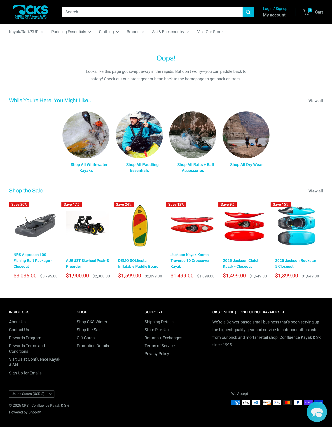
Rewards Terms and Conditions (27, 348)
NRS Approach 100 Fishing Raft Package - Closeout (33, 260)
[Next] (323, 242)
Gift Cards (86, 337)
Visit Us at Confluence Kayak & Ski (34, 362)
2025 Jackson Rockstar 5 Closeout (295, 263)
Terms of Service (160, 345)
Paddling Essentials (68, 31)
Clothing (106, 31)
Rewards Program (25, 337)
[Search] (248, 12)
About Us (17, 321)
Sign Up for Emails (25, 373)
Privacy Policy (157, 353)
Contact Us (19, 329)
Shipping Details (159, 321)
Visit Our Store (210, 31)
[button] (317, 412)
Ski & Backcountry (168, 31)
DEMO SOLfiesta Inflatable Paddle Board (138, 263)
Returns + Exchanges (163, 337)
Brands (133, 31)
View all (316, 100)
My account (274, 15)
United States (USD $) (28, 394)
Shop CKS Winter (92, 321)
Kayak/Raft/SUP (23, 31)
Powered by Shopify (25, 412)
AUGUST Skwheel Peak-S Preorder (87, 263)
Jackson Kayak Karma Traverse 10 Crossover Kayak (190, 260)
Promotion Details (93, 345)
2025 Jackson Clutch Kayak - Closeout (241, 263)
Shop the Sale (89, 329)
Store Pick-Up (157, 329)
